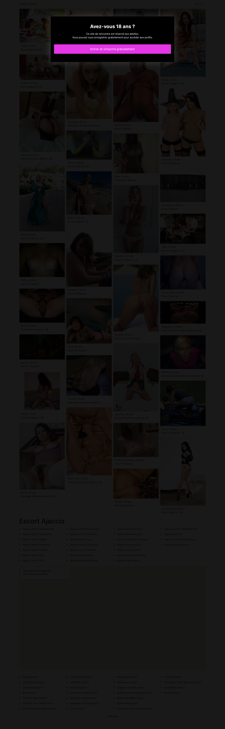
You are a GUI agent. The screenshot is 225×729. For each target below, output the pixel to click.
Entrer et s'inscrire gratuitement (112, 49)
